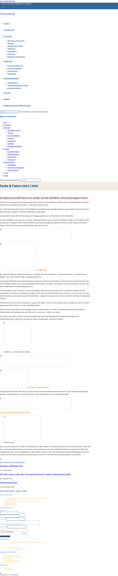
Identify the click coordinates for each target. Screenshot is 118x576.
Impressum (11, 160)
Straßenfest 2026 (10, 499)
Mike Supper (13, 547)
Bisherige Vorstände (14, 146)
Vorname (22, 513)
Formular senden (5, 536)
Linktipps (10, 144)
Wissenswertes (9, 162)
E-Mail (3, 519)
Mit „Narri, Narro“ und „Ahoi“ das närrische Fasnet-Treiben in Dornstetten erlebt (35, 474)
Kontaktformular (13, 152)
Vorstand (10, 138)
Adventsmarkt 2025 (11, 505)
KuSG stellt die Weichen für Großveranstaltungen (21, 501)
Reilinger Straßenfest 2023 (11, 466)
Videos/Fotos (8, 562)
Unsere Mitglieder (13, 136)
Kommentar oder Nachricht (10, 524)
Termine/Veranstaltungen (13, 557)
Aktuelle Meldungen (11, 555)
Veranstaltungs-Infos (11, 560)
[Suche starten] (41, 180)
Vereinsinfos (8, 558)
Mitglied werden (13, 154)
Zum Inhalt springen (7, 1)
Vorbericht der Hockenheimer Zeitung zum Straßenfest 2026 (26, 498)
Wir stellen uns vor (14, 130)
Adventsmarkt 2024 (8, 482)
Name (3, 510)
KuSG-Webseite (17, 549)
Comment (3, 527)
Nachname (23, 516)
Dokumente (11, 141)
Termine (10, 133)
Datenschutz (11, 157)
